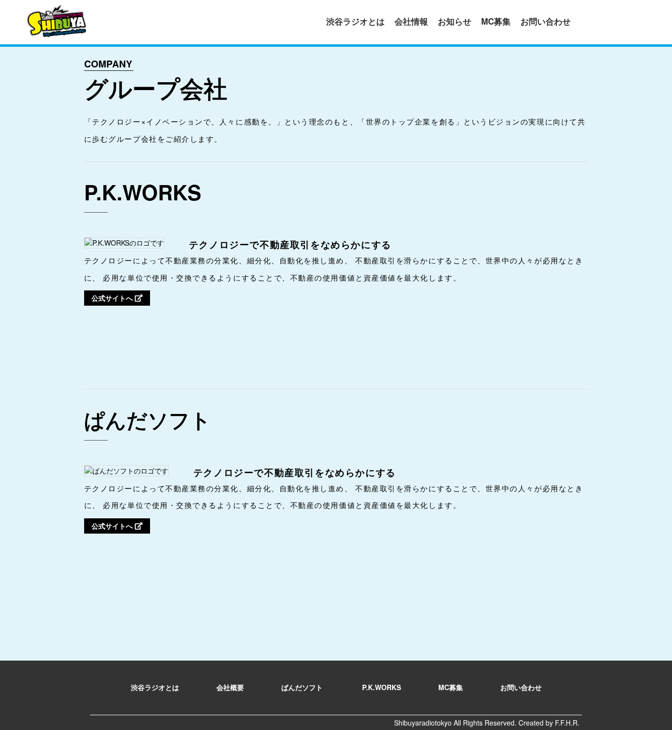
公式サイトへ (113, 298)
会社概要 (230, 687)
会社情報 (411, 21)
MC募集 (496, 21)
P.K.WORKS (381, 687)
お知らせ (454, 21)
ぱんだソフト (303, 687)
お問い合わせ (545, 21)
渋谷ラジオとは (355, 21)
